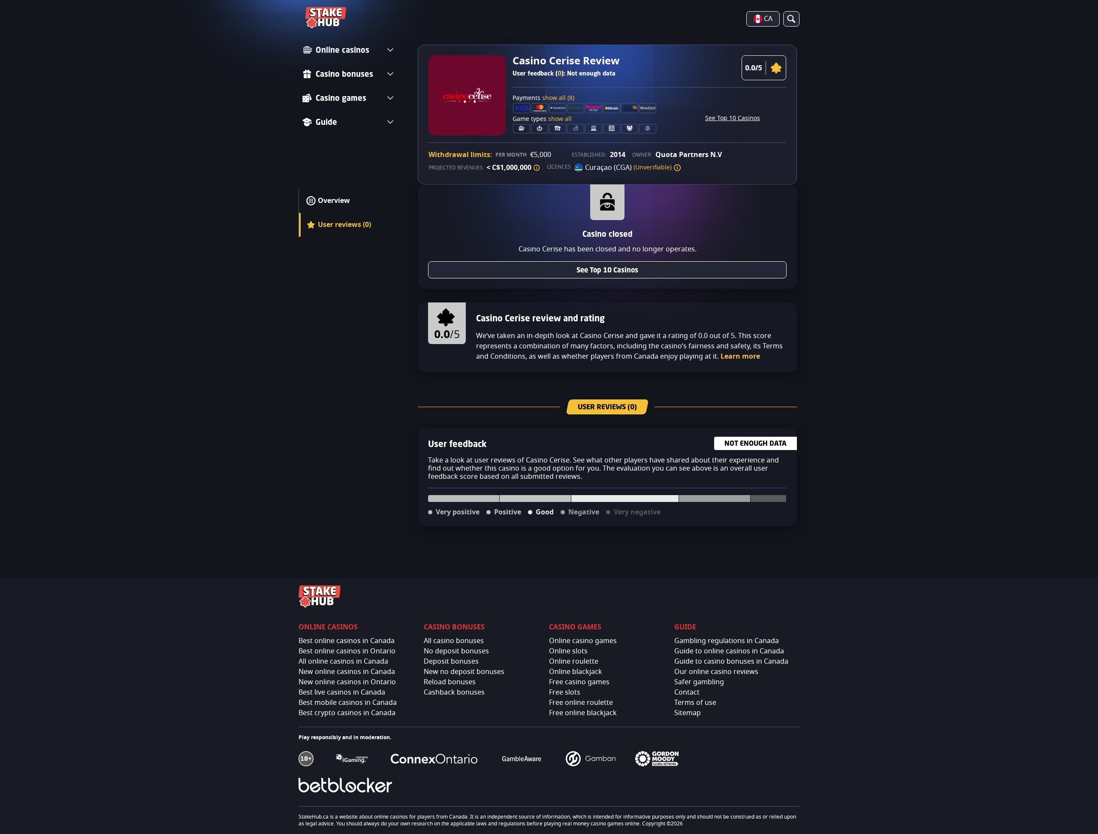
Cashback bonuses (454, 692)
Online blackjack (575, 671)
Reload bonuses (450, 682)
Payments (543, 98)
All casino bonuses (454, 641)
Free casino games (579, 682)
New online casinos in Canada (347, 671)
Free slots (564, 692)
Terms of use (695, 702)
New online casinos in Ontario (347, 682)
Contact (687, 692)
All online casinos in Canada (343, 661)
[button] (536, 167)
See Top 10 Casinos (732, 118)
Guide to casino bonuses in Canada (731, 661)
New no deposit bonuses (464, 671)
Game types (542, 119)
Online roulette (573, 661)
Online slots (568, 651)
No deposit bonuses (456, 651)
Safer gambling (699, 682)
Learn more (740, 356)
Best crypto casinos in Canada (347, 713)
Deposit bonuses (451, 661)
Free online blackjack (583, 713)
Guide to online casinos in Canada (729, 651)
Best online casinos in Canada (347, 641)
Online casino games (583, 641)
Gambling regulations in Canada (726, 641)
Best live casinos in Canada (342, 692)
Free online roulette (581, 702)
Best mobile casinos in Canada (348, 702)
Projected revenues (455, 167)
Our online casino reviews (716, 671)
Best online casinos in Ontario (347, 651)
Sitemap (687, 713)
